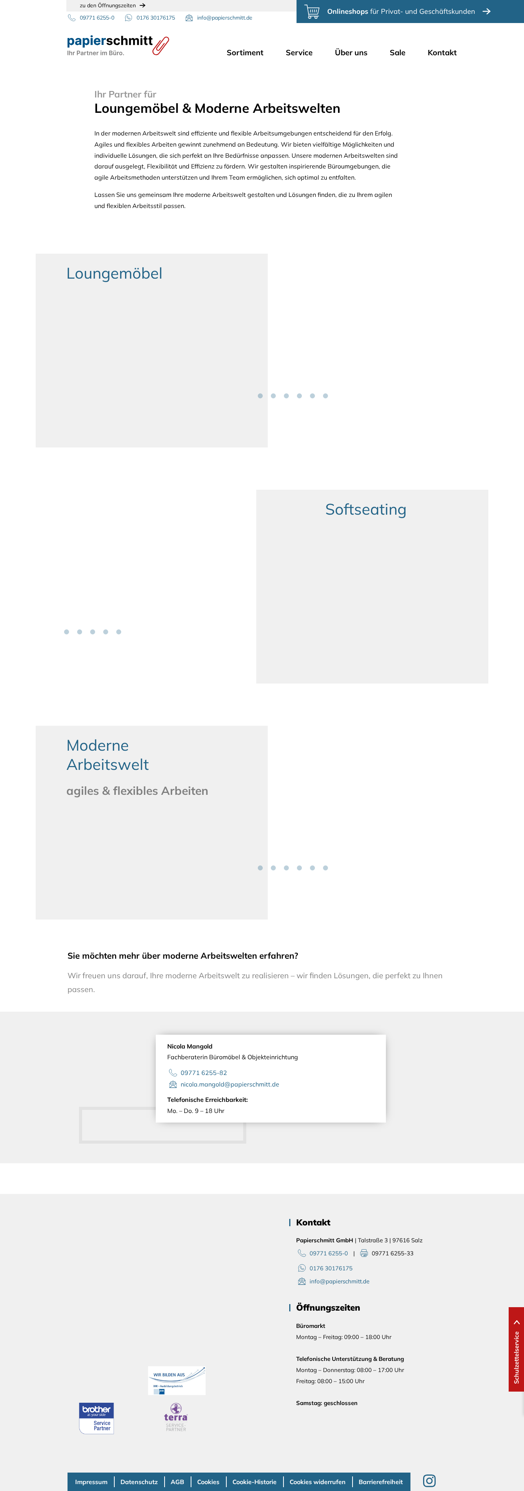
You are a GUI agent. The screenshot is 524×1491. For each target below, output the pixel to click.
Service (299, 52)
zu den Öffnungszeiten (108, 5)
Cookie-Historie (254, 1482)
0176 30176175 (156, 17)
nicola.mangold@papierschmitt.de (230, 1084)
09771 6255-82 (204, 1073)
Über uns (351, 52)
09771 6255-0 (97, 17)
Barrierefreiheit (381, 1482)
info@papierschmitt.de (224, 17)
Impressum (91, 1482)
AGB (177, 1482)
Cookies (208, 1482)
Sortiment (245, 52)
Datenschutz (139, 1482)
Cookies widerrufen (318, 1482)
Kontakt (442, 52)
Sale (397, 52)
